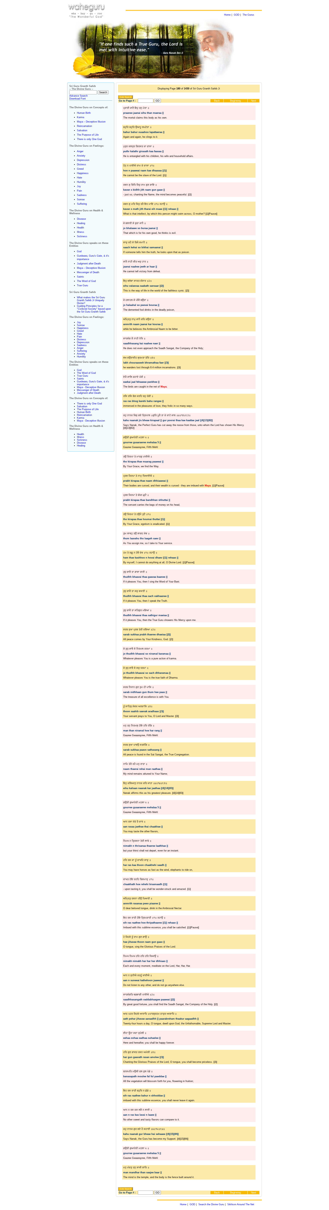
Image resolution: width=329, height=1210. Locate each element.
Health (80, 227)
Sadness (82, 195)
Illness (80, 232)
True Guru (82, 285)
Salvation (82, 130)
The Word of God (86, 281)
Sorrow (81, 199)
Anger (80, 151)
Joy (79, 186)
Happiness (83, 173)
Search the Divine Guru (211, 1204)
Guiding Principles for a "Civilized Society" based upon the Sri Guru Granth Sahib (94, 309)
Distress (81, 164)
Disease (81, 218)
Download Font (77, 98)
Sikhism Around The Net (240, 1204)
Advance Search (78, 95)
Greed (80, 168)
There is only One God (89, 139)
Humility (81, 182)
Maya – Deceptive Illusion (91, 121)
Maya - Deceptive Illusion (91, 387)
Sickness (82, 236)
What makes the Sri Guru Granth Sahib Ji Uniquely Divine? (91, 300)
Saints (80, 276)
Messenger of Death (88, 272)
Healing (81, 223)
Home (227, 14)
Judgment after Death (89, 263)
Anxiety (81, 155)
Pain (79, 190)
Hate (79, 177)
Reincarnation (84, 126)
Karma (80, 117)
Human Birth (84, 112)
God (79, 251)
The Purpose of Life (88, 134)
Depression (83, 160)
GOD (236, 14)
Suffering (82, 203)
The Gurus (248, 14)
